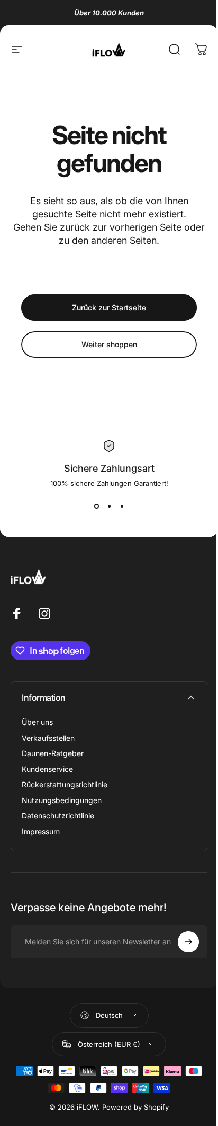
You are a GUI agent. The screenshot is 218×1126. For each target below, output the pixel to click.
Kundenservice (47, 769)
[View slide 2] (109, 506)
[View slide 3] (121, 506)
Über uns (37, 722)
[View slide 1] (96, 506)
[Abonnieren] (188, 941)
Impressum (41, 831)
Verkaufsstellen (48, 737)
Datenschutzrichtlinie (58, 815)
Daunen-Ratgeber (53, 753)
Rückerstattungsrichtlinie (64, 784)
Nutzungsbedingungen (62, 800)
